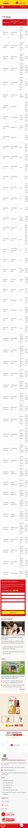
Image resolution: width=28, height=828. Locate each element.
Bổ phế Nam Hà (6, 2)
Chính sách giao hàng (8, 785)
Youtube (6, 805)
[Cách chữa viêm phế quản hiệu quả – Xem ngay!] (13, 628)
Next (25, 744)
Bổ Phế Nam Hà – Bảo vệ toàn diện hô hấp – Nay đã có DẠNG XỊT (13, 677)
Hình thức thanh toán (8, 782)
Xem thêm (22, 689)
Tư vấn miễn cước (22, 2)
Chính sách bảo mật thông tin (10, 790)
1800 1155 (22, 3)
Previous (2, 744)
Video (3, 659)
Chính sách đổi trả (7, 787)
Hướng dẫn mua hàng (8, 780)
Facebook (7, 801)
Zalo (6, 808)
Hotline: (16, 725)
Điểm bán (24, 6)
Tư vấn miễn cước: (9, 590)
